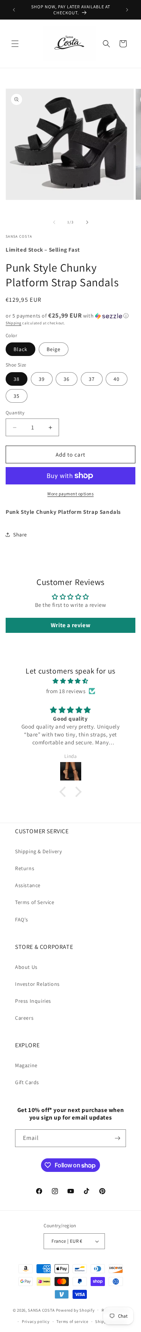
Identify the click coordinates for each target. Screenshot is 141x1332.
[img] (70, 681)
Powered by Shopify (75, 1309)
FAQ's (21, 919)
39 (42, 379)
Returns (24, 868)
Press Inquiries (33, 1000)
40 (117, 379)
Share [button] (20, 534)
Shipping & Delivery (38, 851)
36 (67, 379)
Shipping (13, 323)
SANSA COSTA (41, 1309)
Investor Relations (37, 984)
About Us (26, 967)
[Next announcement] (127, 10)
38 (17, 379)
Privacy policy (36, 1321)
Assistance (28, 885)
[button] (15, 43)
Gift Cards (27, 1082)
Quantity (15, 412)
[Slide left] (54, 222)
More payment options (70, 493)
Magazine (26, 1065)
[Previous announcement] (14, 10)
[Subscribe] (117, 1138)
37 (92, 379)
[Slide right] (87, 222)
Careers (24, 1017)
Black (20, 349)
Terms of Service (35, 902)
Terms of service (72, 1321)
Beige (54, 349)
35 (17, 396)
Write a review (70, 625)
